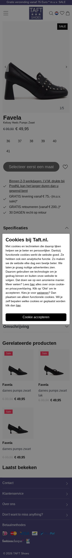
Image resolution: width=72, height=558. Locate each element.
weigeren (43, 292)
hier (32, 284)
